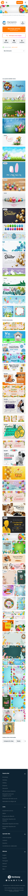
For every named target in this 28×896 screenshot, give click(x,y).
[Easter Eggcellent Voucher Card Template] (13, 443)
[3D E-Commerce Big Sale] (13, 359)
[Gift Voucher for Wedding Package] (13, 417)
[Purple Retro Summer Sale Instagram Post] (16, 622)
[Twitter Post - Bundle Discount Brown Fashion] (13, 520)
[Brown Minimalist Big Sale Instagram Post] (8, 852)
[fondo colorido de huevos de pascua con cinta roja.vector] (13, 199)
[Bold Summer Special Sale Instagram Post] (8, 686)
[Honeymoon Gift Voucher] (13, 469)
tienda (18, 865)
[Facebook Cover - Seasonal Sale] (13, 379)
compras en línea (8, 865)
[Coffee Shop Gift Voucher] (13, 536)
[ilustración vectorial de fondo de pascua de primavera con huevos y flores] (8, 311)
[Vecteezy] (2, 2)
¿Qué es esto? (14, 47)
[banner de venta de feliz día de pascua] (13, 271)
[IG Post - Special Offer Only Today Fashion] (5, 591)
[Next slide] (21, 865)
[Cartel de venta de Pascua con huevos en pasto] (13, 140)
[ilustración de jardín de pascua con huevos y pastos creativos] (13, 109)
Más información (8, 50)
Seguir (22, 23)
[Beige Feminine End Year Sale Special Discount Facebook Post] (13, 583)
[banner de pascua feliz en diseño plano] (13, 235)
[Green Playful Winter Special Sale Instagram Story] (6, 624)
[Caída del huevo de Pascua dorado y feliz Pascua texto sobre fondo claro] (13, 259)
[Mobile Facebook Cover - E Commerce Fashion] (10, 598)
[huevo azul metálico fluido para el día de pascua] (13, 246)
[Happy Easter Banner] (13, 290)
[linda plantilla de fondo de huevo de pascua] (13, 153)
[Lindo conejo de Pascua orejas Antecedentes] (13, 170)
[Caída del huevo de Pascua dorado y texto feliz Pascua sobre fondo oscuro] (13, 215)
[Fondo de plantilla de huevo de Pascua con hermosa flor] (8, 322)
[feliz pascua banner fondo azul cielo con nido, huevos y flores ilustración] (13, 86)
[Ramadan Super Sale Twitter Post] (13, 390)
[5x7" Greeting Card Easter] (7, 558)
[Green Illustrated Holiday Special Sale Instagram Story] (6, 798)
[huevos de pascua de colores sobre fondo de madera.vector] (13, 184)
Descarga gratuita (14, 29)
